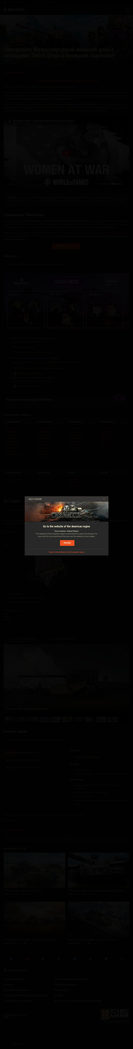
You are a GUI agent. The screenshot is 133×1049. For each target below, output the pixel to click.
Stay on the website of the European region (66, 552)
